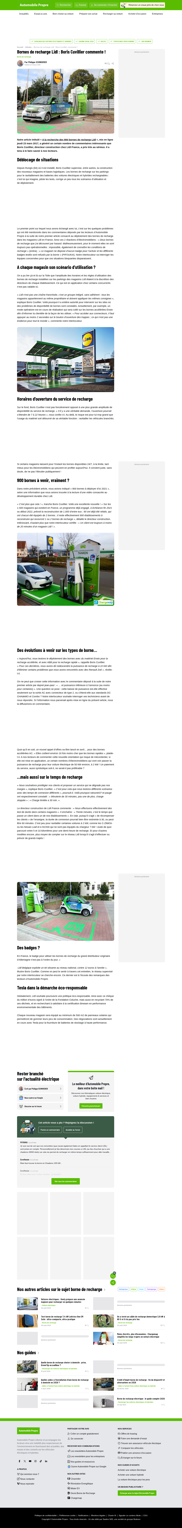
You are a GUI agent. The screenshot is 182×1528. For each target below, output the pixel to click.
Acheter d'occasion (137, 14)
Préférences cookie (67, 1515)
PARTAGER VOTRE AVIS (78, 1429)
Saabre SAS (108, 1519)
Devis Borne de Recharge (83, 1493)
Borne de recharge (24, 57)
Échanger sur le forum (131, 1458)
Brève (161, 1289)
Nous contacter (27, 1479)
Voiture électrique (48, 1305)
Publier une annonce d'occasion (136, 1453)
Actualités (24, 14)
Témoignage (151, 1289)
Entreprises (157, 14)
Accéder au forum (73, 1129)
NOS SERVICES (125, 1429)
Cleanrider (76, 1479)
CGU (145, 1515)
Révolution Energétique (82, 1483)
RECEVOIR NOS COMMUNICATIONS (83, 1446)
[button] (65, 1163)
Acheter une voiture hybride (131, 1475)
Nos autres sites (76, 1474)
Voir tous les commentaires (66, 1181)
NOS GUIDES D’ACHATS (128, 1465)
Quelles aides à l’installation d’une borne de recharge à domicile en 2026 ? (65, 1381)
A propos (22, 1469)
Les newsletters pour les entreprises (88, 1456)
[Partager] (113, 63)
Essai (141, 1289)
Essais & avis (40, 14)
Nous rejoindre (27, 1484)
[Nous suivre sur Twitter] (24, 1461)
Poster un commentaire (50, 1129)
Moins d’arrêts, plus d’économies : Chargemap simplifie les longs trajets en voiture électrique (138, 1335)
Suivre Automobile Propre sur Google (88, 1466)
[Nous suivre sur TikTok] (40, 1461)
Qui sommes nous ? (29, 1474)
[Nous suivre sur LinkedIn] (46, 1461)
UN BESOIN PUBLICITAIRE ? (130, 1487)
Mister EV (75, 1488)
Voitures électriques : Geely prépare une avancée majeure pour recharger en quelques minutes (63, 1300)
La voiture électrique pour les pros (134, 1479)
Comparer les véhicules (132, 1448)
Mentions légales (98, 1515)
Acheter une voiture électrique (132, 1470)
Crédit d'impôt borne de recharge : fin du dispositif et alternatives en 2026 (141, 1381)
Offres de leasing (129, 1434)
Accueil (20, 47)
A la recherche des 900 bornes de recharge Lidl (69, 139)
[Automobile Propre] (34, 5)
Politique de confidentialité (46, 1515)
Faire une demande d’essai (134, 1438)
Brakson (137, 1519)
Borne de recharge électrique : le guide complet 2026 (141, 1398)
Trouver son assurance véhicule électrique (141, 1443)
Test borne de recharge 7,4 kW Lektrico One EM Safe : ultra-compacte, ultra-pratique (62, 1317)
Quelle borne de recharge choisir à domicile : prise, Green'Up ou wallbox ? (63, 1363)
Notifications (83, 1515)
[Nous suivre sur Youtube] (30, 1461)
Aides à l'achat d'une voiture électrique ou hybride (61, 1386)
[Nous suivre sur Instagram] (35, 1461)
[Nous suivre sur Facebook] (19, 1461)
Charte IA (112, 1515)
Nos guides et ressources (83, 1462)
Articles (28, 47)
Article (133, 1289)
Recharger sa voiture (113, 14)
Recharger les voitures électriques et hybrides (59, 1368)
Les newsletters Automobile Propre (87, 1451)
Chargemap (76, 1498)
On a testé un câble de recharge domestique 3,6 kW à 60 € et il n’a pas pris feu (141, 1317)
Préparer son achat (88, 14)
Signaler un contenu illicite (130, 1515)
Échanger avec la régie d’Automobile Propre (137, 1493)
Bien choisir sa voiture (63, 14)
